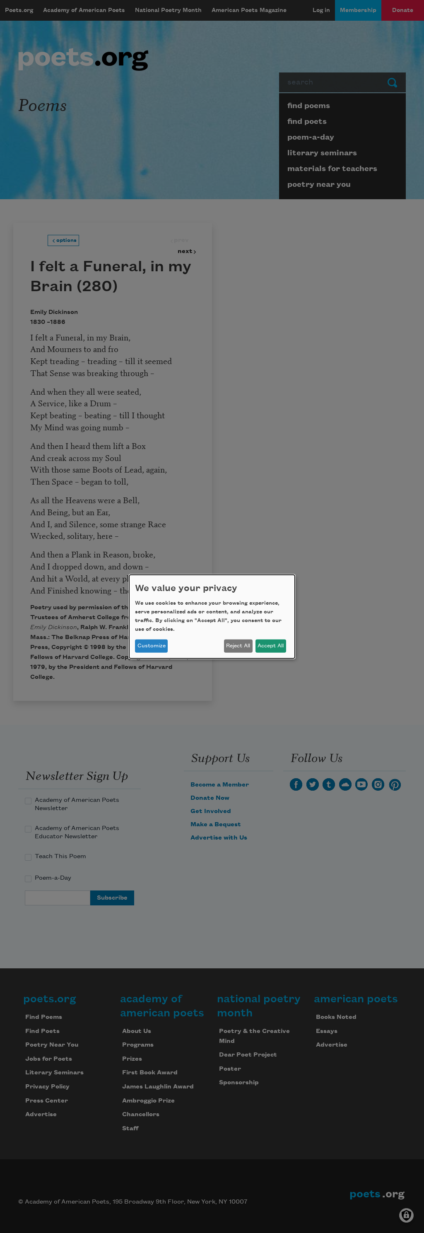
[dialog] (212, 616)
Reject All (238, 646)
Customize (151, 646)
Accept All (271, 646)
